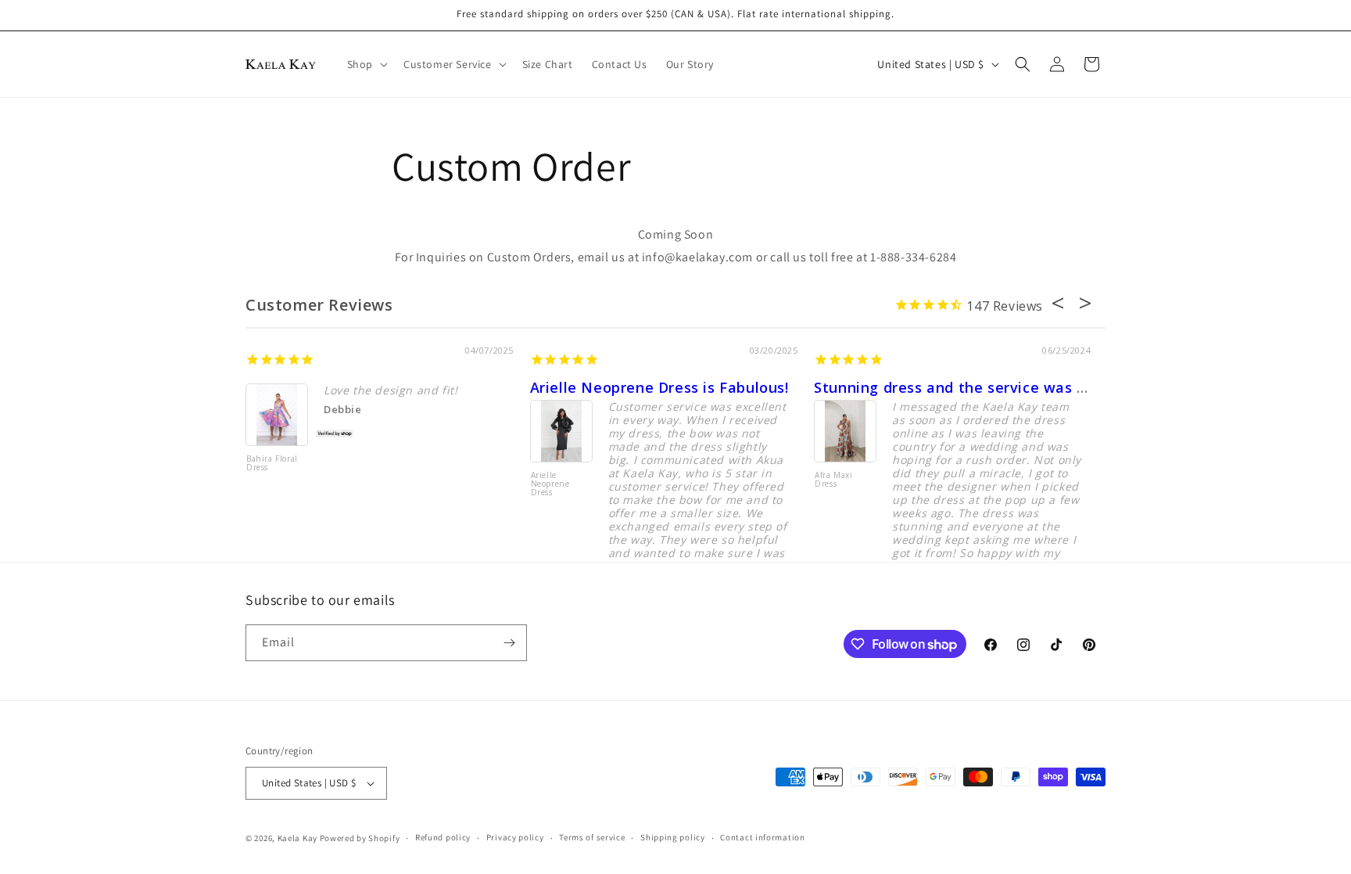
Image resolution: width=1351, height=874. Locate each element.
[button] (366, 64)
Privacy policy (515, 837)
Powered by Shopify (360, 838)
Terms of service (592, 837)
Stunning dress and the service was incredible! (983, 387)
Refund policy (443, 837)
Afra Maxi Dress (833, 480)
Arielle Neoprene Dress (550, 484)
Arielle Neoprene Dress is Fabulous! (659, 387)
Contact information (762, 837)
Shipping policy (672, 837)
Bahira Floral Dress (272, 464)
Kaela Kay (297, 838)
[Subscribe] (509, 642)
